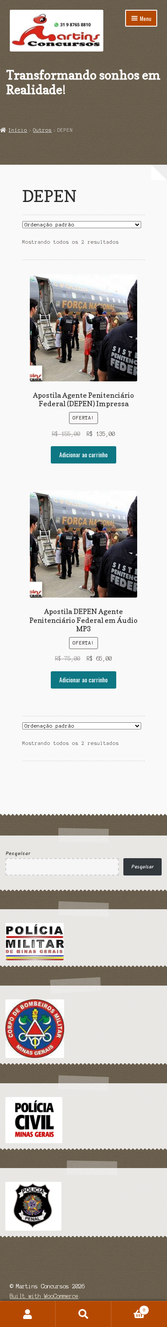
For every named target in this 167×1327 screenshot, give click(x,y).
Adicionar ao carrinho (83, 454)
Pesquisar (17, 853)
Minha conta (28, 1314)
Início (17, 130)
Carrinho (128, 1307)
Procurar (83, 1314)
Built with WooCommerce (44, 1296)
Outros (42, 130)
